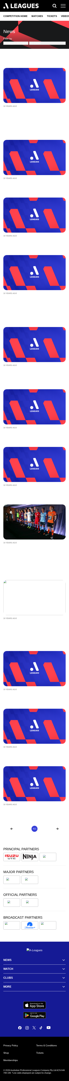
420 (28, 829)
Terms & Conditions (46, 1045)
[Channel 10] (12, 925)
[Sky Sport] (48, 925)
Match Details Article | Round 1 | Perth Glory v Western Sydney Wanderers (33, 754)
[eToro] (30, 880)
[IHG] (30, 903)
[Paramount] (30, 925)
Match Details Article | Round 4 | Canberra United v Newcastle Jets (29, 113)
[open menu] (63, 6)
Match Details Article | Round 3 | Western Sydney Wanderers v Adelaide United (33, 374)
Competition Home (15, 16)
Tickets (52, 16)
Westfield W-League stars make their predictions (32, 550)
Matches (37, 16)
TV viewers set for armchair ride (28, 623)
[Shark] (48, 857)
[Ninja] (30, 857)
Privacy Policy (10, 1045)
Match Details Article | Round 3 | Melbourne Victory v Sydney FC (28, 243)
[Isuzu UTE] (12, 857)
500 (50, 829)
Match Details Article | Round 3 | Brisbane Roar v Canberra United (29, 300)
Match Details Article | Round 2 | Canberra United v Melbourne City (29, 492)
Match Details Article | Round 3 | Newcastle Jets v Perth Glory (28, 185)
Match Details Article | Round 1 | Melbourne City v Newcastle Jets (28, 811)
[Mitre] (12, 903)
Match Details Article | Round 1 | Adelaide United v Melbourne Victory (31, 696)
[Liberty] (12, 880)
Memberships (10, 1060)
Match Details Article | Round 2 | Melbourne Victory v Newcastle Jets (31, 435)
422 (40, 829)
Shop (6, 1052)
